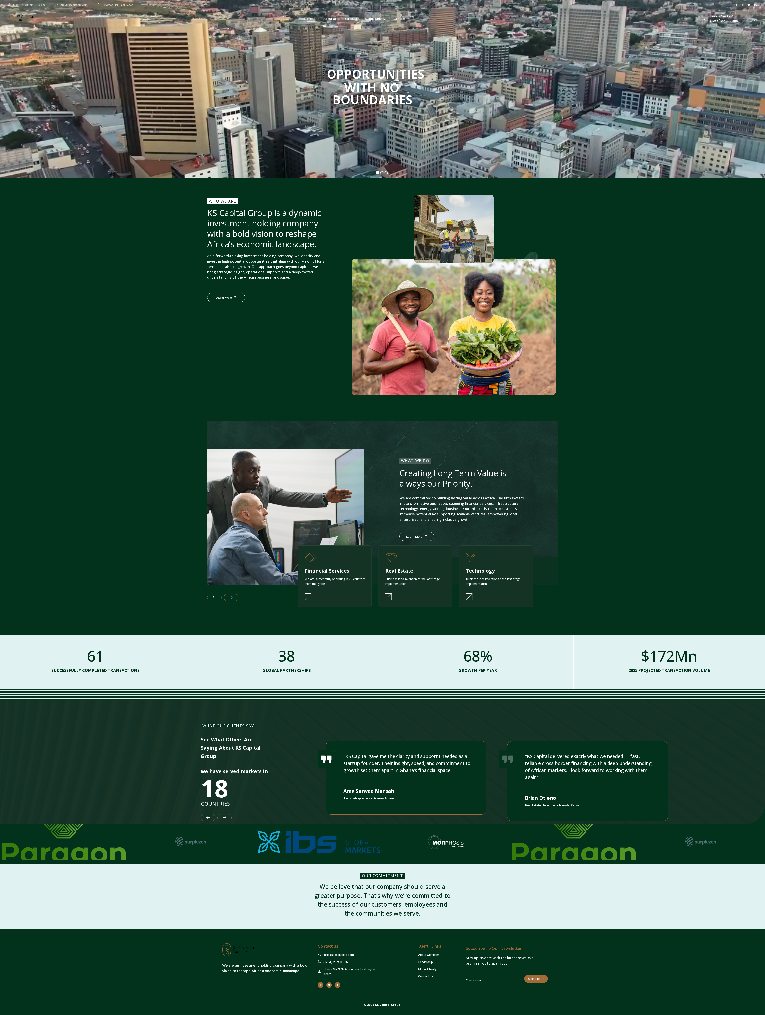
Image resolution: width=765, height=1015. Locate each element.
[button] (214, 597)
